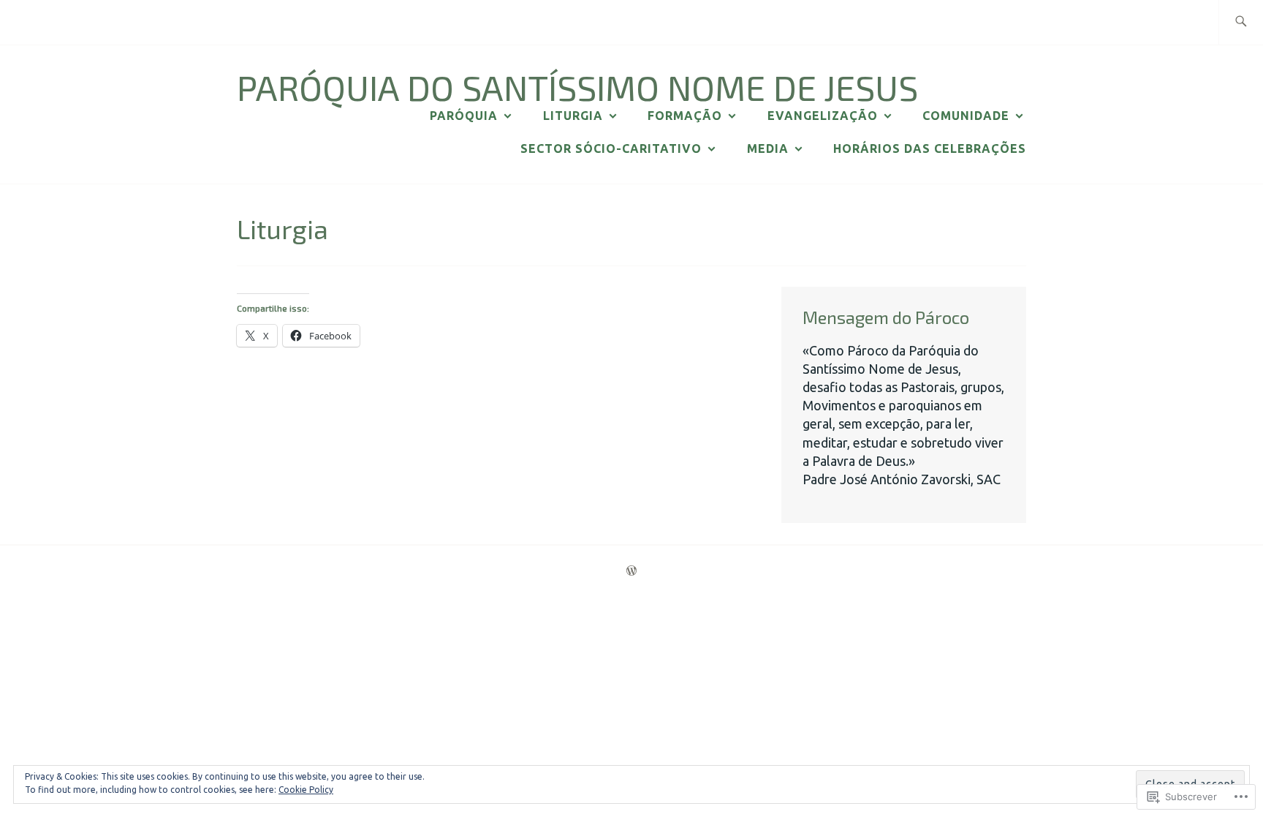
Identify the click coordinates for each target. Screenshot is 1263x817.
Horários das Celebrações (929, 148)
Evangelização (822, 115)
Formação (685, 115)
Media (768, 148)
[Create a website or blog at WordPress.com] (631, 571)
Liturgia (573, 115)
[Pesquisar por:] (1240, 22)
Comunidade (965, 115)
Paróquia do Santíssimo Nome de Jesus (577, 87)
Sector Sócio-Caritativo (611, 148)
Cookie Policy (305, 789)
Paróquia (464, 115)
